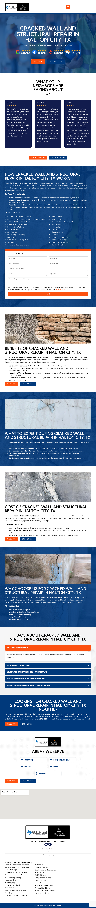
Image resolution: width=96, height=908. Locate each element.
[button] (68, 7)
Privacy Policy (61, 289)
